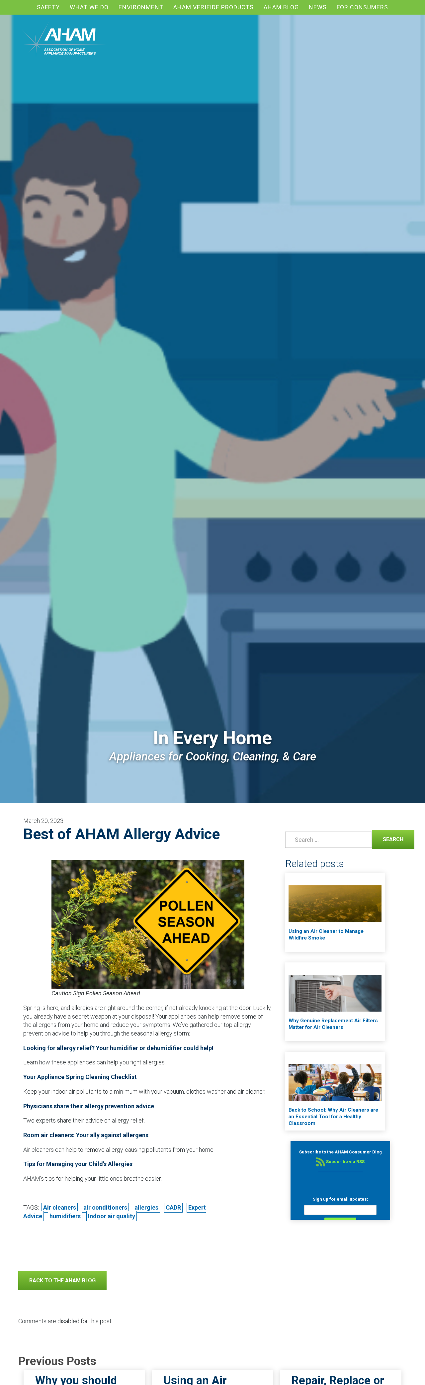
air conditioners (105, 1207)
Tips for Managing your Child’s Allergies (77, 1163)
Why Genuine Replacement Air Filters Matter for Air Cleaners (333, 1024)
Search (387, 839)
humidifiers (65, 1216)
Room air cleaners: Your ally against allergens (85, 1135)
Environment (141, 7)
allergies (146, 1207)
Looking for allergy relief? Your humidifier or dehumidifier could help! (118, 1047)
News (318, 7)
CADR (173, 1207)
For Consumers (362, 7)
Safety (48, 7)
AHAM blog (281, 7)
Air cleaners (59, 1207)
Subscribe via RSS (345, 1161)
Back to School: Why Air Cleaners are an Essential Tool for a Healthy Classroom (333, 1116)
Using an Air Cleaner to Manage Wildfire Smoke (326, 934)
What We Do (89, 7)
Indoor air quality (111, 1216)
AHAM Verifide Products (213, 7)
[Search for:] (327, 840)
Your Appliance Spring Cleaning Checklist (80, 1076)
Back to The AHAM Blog (62, 1280)
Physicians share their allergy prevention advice (88, 1106)
